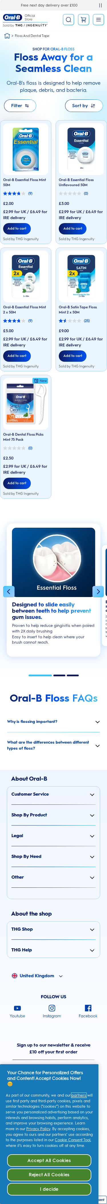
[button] (9, 592)
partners (79, 1095)
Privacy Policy (38, 1129)
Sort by (80, 105)
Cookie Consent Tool (72, 1140)
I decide (49, 1189)
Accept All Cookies (49, 1160)
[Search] (68, 19)
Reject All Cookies (49, 1174)
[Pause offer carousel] (100, 5)
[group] (53, 593)
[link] (83, 19)
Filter (16, 105)
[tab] (40, 675)
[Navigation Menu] (98, 19)
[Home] (7, 36)
